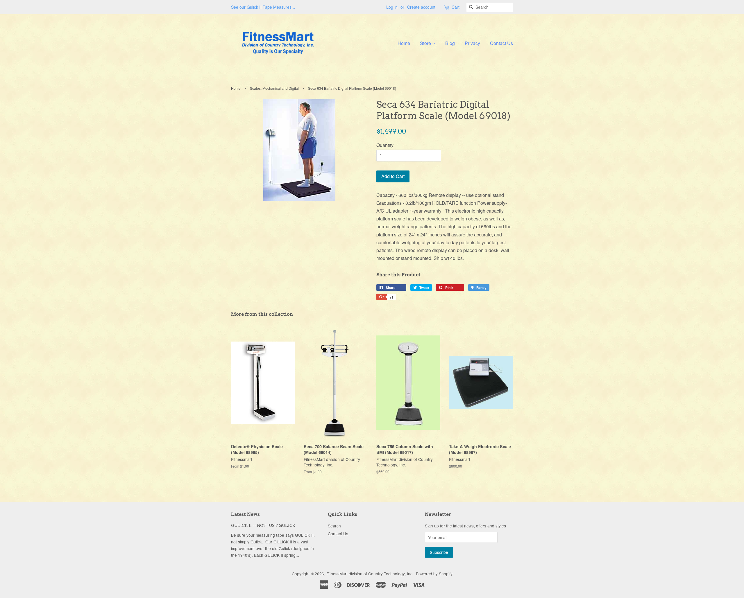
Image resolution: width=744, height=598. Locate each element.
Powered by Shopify (434, 574)
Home (404, 43)
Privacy (472, 43)
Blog (450, 43)
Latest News (245, 514)
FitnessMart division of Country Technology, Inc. (370, 574)
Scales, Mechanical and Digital (274, 88)
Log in (392, 7)
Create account (421, 7)
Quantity (385, 145)
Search (334, 526)
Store (426, 43)
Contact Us (501, 43)
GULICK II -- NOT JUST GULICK (263, 525)
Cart (455, 7)
